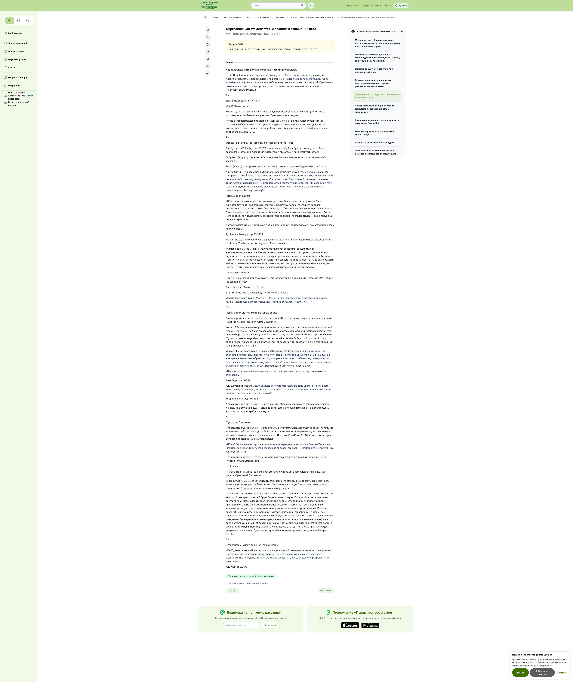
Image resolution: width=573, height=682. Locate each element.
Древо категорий (17, 43)
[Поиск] (311, 5)
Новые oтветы (16, 51)
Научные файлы (17, 59)
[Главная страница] (205, 17)
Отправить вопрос (18, 77)
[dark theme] (27, 20)
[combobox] (276, 5)
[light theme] (18, 20)
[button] (208, 30)
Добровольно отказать (542, 673)
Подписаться (270, 625)
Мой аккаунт (15, 33)
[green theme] (9, 20)
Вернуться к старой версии (18, 104)
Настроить (561, 672)
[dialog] (540, 665)
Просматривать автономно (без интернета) (20, 95)
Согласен (520, 672)
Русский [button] (403, 5)
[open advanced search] (302, 5)
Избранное (14, 85)
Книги (11, 67)
